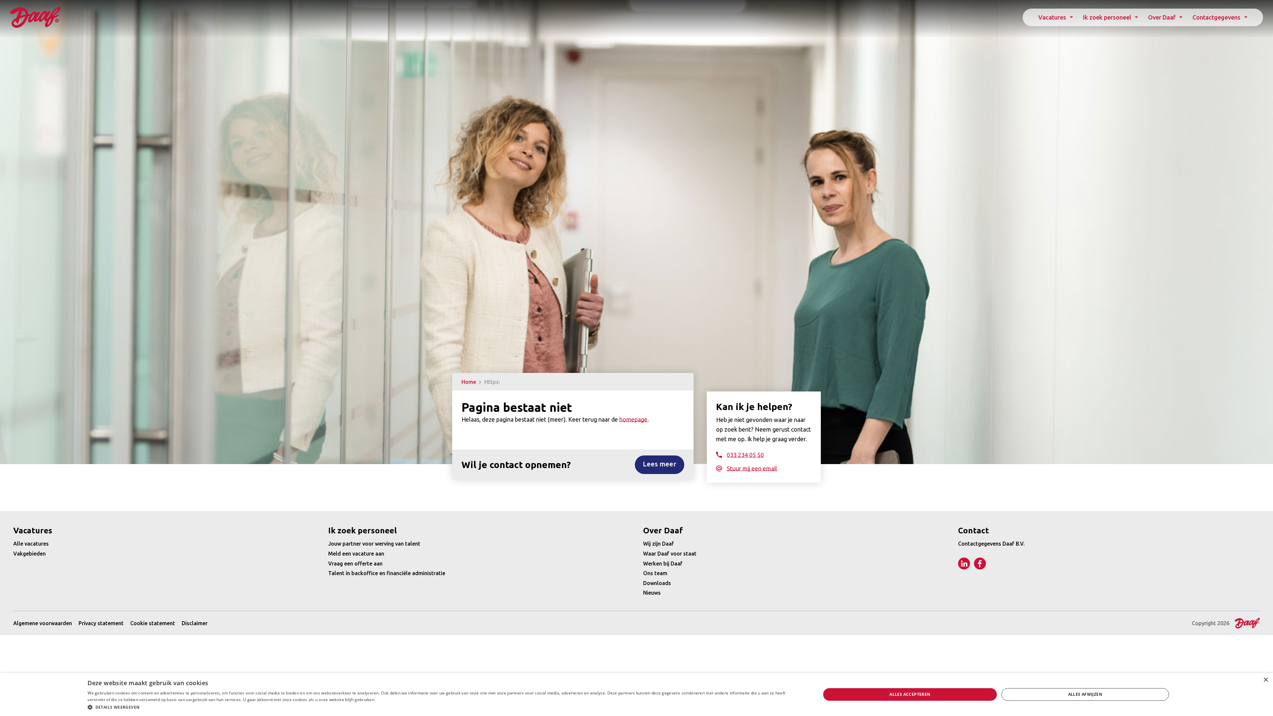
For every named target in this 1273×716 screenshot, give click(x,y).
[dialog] (636, 694)
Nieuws (652, 593)
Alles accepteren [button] (909, 694)
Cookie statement (152, 623)
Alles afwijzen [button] (1085, 694)
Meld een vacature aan (356, 554)
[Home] (1245, 623)
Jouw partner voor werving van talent (374, 544)
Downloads (657, 583)
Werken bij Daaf (663, 564)
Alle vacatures (31, 544)
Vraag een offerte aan (355, 564)
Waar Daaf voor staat (670, 554)
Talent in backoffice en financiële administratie (386, 573)
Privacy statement (101, 623)
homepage (633, 419)
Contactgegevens (1216, 17)
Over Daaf (1162, 17)
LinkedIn (964, 563)
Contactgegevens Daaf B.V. (991, 544)
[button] (443, 707)
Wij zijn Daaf (658, 544)
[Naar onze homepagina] (35, 17)
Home (468, 382)
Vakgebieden (29, 554)
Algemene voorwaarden (42, 623)
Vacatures (1052, 17)
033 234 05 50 (745, 454)
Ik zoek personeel (1107, 17)
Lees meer (659, 464)
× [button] (1265, 680)
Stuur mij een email (752, 468)
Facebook (980, 563)
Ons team (655, 573)
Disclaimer (195, 623)
